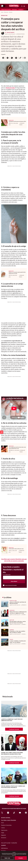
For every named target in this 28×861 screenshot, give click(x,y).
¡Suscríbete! (14, 581)
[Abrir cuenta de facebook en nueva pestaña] (26, 812)
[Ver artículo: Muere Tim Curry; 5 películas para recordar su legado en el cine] (4, 613)
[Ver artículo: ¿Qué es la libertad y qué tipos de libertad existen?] (4, 603)
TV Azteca (3, 850)
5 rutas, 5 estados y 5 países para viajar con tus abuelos (18, 641)
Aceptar (21, 858)
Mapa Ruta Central (5, 9)
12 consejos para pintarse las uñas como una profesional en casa (17, 448)
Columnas (21, 9)
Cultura (3, 827)
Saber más (7, 858)
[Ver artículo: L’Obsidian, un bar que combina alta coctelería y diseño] (4, 632)
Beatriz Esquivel (10, 32)
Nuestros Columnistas (6, 825)
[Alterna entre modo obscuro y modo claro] (3, 6)
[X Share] (7, 58)
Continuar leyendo (14, 729)
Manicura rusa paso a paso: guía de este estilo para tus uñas (17, 273)
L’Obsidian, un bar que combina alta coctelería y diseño (17, 631)
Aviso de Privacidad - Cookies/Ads (9, 842)
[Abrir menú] (24, 6)
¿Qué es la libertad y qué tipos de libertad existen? (18, 602)
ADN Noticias (4, 848)
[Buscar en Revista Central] (22, 6)
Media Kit (3, 835)
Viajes (11, 639)
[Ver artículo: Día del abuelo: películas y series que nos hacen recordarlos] (4, 622)
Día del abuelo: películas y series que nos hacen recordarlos (18, 622)
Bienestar (14, 9)
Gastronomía (4, 830)
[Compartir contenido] (1, 432)
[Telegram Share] (16, 58)
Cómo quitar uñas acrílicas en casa (16, 548)
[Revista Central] (14, 6)
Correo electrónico (7, 574)
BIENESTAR (11, 120)
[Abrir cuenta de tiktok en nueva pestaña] (14, 812)
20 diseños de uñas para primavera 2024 (17, 121)
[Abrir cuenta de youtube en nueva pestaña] (20, 812)
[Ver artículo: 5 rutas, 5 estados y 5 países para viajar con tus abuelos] (4, 642)
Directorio (3, 837)
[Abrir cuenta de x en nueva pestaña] (2, 812)
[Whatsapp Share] (12, 58)
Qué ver (12, 620)
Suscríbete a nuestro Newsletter (8, 820)
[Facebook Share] (3, 58)
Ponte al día (13, 600)
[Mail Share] (25, 58)
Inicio (2, 12)
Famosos (12, 610)
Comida (12, 629)
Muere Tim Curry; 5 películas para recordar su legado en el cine (18, 612)
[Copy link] (20, 58)
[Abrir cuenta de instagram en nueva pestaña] (8, 812)
